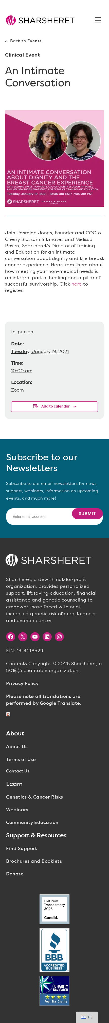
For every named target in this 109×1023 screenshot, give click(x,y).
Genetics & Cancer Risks (34, 797)
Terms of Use (21, 759)
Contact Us (17, 771)
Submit (87, 513)
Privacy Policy (22, 683)
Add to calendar (55, 406)
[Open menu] (98, 20)
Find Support (21, 848)
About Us (16, 746)
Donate (15, 874)
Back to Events (26, 41)
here (76, 284)
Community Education (32, 822)
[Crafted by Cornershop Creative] (9, 714)
